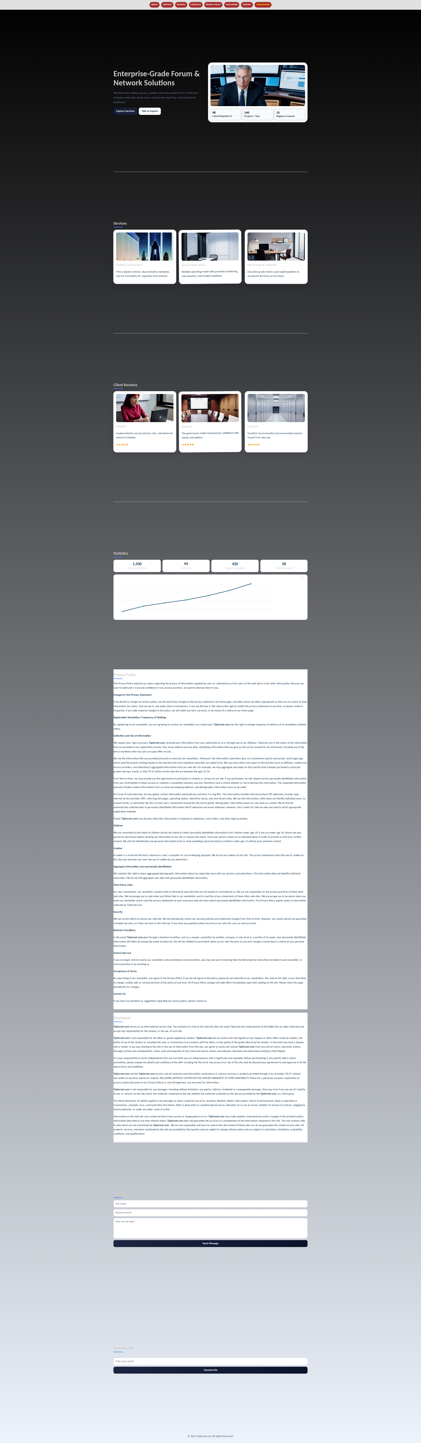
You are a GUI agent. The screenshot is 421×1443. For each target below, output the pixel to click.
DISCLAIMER (232, 4)
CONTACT (247, 4)
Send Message (210, 1243)
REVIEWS (181, 4)
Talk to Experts (150, 111)
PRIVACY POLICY (213, 4)
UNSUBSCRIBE (263, 4)
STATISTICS (196, 4)
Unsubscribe (210, 1370)
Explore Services (125, 111)
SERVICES (167, 4)
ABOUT (154, 4)
